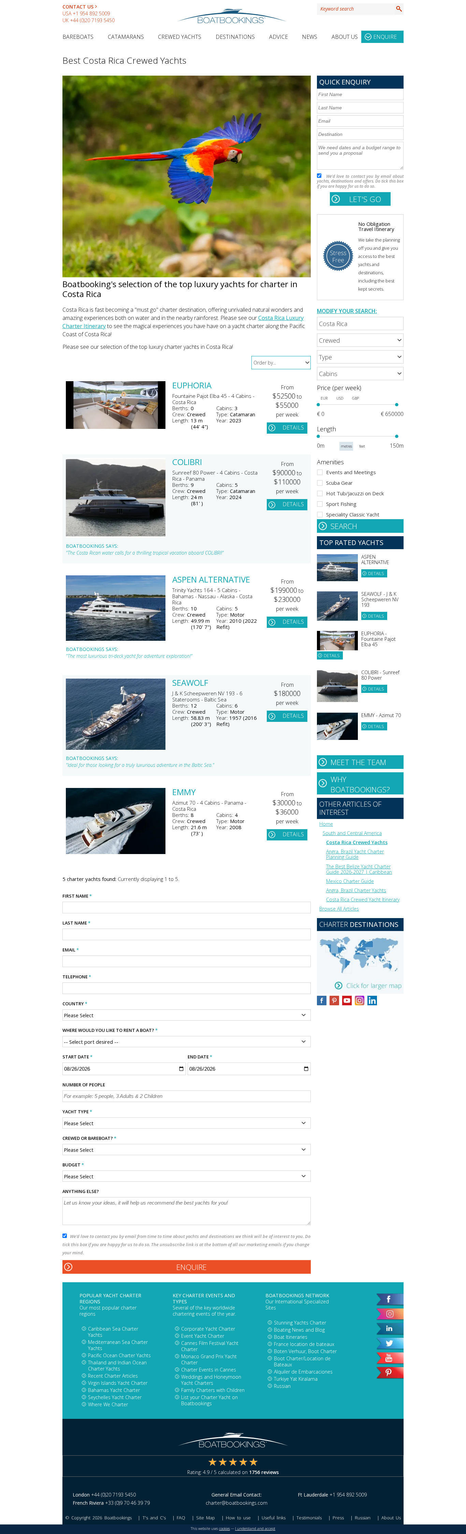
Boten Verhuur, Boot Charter (305, 1351)
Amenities (330, 462)
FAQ (181, 1518)
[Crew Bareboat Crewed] (360, 340)
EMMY (184, 792)
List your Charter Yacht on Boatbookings (209, 1400)
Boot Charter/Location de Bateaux (302, 1361)
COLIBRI (187, 462)
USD (339, 398)
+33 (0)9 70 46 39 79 (127, 1503)
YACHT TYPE (77, 1112)
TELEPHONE (76, 977)
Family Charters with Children (213, 1390)
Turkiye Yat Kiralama (296, 1379)
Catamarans (126, 37)
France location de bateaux (304, 1344)
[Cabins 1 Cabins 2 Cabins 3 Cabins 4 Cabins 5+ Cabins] (360, 373)
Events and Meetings (351, 472)
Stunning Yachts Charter (300, 1322)
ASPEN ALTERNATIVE (211, 580)
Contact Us (77, 6)
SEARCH (344, 526)
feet (362, 446)
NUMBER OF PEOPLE (83, 1085)
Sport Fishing (341, 503)
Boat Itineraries (290, 1337)
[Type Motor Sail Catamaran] (360, 356)
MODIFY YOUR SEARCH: (347, 311)
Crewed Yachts (179, 37)
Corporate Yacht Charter (208, 1329)
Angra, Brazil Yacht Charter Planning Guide (355, 854)
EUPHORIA (192, 386)
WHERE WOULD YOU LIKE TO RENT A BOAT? (110, 1030)
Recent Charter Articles (113, 1376)
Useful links (274, 1518)
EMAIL (70, 950)
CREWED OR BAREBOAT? (89, 1138)
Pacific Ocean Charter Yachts (119, 1355)
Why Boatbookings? (360, 784)
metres (346, 446)
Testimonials (309, 1518)
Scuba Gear (339, 482)
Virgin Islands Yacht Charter (117, 1383)
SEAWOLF (190, 683)
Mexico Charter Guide (350, 881)
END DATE (200, 1057)
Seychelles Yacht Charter (115, 1397)
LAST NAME (76, 923)
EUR (324, 398)
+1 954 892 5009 (91, 13)
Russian (282, 1386)
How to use (238, 1518)
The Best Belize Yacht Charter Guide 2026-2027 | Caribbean (359, 869)
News (309, 37)
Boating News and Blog (299, 1330)
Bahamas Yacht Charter (114, 1390)
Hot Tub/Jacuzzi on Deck (355, 493)
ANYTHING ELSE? (80, 1191)
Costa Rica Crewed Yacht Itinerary (362, 899)
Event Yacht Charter (202, 1336)
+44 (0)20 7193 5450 (92, 20)
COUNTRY (74, 1004)
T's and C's (154, 1518)
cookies (224, 1528)
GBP (355, 398)
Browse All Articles (339, 908)
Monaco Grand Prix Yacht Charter (209, 1359)
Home (326, 824)
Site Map (205, 1518)
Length (326, 429)
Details (293, 427)
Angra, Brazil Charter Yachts (356, 890)
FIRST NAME (77, 896)
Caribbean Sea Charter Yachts (113, 1332)
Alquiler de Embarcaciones (303, 1371)
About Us (345, 37)
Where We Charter (108, 1404)
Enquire (385, 37)
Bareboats (77, 37)
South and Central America (352, 833)
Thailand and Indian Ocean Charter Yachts (117, 1365)
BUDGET (73, 1165)
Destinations (235, 37)
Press (338, 1518)
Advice (278, 37)
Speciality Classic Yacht (352, 514)
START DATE (77, 1057)
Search (399, 8)
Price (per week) (339, 388)
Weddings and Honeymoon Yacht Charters (211, 1380)
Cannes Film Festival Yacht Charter (209, 1346)
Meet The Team (358, 762)
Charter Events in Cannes (208, 1369)
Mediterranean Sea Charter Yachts (118, 1345)
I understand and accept (255, 1528)
